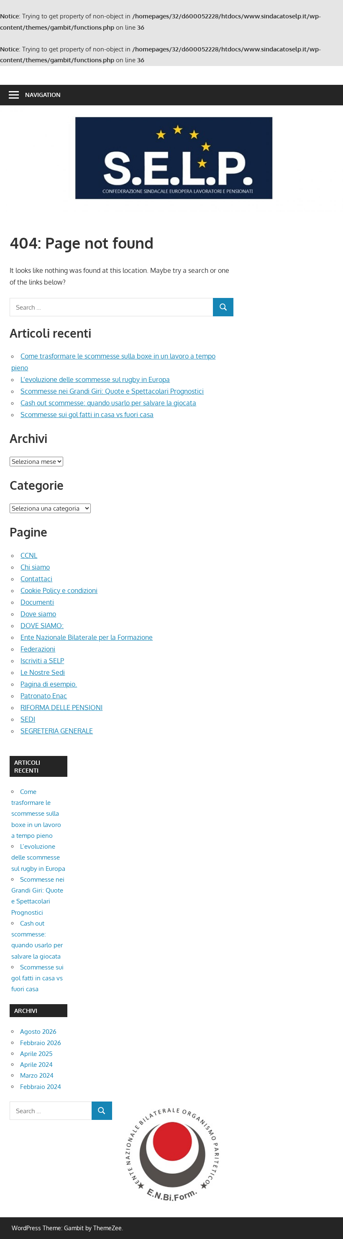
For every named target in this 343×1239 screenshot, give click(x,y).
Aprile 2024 (36, 1065)
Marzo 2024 (37, 1075)
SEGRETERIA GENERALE (56, 731)
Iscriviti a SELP (42, 660)
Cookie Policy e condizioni (58, 590)
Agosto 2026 (38, 1031)
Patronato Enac (43, 696)
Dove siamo (38, 614)
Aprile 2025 (36, 1054)
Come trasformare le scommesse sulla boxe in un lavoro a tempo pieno (36, 814)
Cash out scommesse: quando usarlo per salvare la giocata (108, 403)
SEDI (27, 719)
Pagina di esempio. (48, 684)
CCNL (28, 555)
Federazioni (37, 649)
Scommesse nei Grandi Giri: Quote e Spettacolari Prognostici (112, 391)
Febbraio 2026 (40, 1043)
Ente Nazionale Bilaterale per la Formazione (86, 637)
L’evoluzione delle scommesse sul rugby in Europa (95, 379)
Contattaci (36, 579)
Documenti (37, 602)
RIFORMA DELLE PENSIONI (61, 707)
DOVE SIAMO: (42, 625)
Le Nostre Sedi (42, 672)
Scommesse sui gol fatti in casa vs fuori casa (87, 414)
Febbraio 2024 (40, 1087)
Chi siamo (35, 567)
